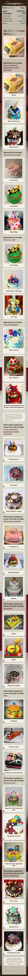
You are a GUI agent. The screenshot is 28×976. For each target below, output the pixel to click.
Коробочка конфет (14, 685)
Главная (23, 18)
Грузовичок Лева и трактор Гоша (14, 809)
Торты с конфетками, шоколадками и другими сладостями (11, 67)
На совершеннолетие (13, 953)
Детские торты (6, 16)
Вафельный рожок (14, 121)
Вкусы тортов (22, 21)
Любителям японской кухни (14, 773)
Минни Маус (14, 232)
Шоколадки (7, 608)
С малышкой (14, 180)
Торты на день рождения (12, 155)
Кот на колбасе (14, 747)
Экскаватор (14, 206)
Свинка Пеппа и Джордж (14, 291)
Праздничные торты (7, 21)
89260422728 (13, 417)
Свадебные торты (7, 18)
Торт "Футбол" (14, 378)
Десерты (5, 23)
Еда (5, 695)
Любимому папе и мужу (14, 511)
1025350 (21, 971)
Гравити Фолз (13, 927)
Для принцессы (13, 546)
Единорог (14, 598)
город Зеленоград (7, 12)
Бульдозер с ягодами (13, 836)
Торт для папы (13, 147)
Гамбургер (14, 721)
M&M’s (14, 95)
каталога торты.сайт (9, 415)
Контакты (23, 23)
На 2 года (14, 317)
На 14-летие (14, 901)
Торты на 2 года (9, 240)
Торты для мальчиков (11, 324)
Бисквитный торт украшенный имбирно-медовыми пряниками (14, 406)
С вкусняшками (14, 459)
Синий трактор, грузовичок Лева (14, 864)
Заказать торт (21, 16)
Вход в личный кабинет (10, 971)
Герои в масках (13, 350)
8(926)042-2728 (19, 962)
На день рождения (13, 572)
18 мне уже (13, 485)
